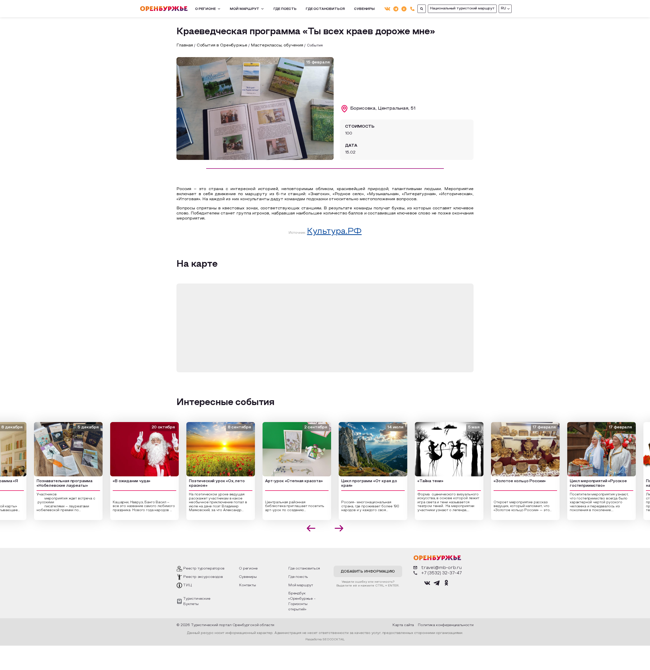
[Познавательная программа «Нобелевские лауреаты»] (60, 449)
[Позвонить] (412, 9)
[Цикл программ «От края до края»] (365, 449)
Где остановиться (325, 9)
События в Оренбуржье (222, 45)
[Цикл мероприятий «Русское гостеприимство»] (594, 449)
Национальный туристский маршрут (462, 8)
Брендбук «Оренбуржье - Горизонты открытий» (302, 601)
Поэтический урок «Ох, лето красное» (209, 483)
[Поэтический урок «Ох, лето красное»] (213, 449)
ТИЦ (187, 585)
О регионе (205, 9)
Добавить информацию (368, 571)
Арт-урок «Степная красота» (286, 481)
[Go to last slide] (311, 528)
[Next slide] (339, 528)
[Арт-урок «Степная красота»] (289, 449)
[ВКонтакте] (387, 9)
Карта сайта (403, 625)
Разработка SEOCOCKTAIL (325, 639)
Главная (184, 45)
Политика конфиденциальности (446, 625)
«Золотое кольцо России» (512, 481)
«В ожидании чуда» (124, 481)
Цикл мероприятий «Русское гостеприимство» (590, 483)
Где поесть (285, 9)
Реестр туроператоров (203, 568)
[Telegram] (395, 8)
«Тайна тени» (423, 481)
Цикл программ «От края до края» (361, 483)
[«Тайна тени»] (441, 449)
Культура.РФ (334, 231)
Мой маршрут (244, 9)
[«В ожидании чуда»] (137, 449)
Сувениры (364, 9)
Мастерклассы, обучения (277, 45)
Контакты (247, 585)
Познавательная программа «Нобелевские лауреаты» (57, 483)
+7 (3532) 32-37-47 (441, 573)
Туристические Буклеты (196, 601)
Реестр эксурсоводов (203, 577)
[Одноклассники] (404, 8)
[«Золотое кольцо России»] (517, 449)
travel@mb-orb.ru (441, 568)
